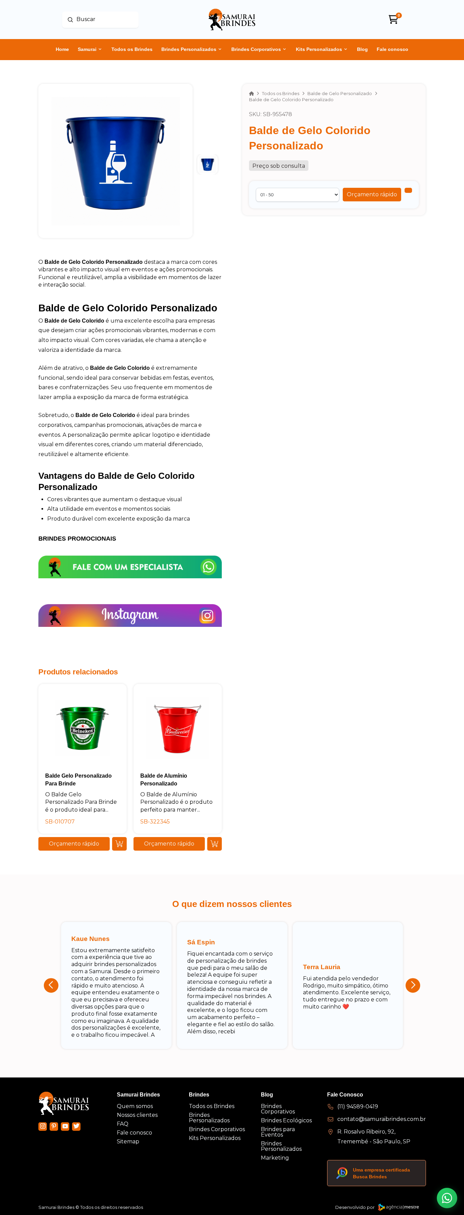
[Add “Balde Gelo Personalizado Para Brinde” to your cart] (119, 844)
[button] (372, 194)
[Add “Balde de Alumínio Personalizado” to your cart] (214, 844)
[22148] (408, 190)
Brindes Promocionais (77, 538)
